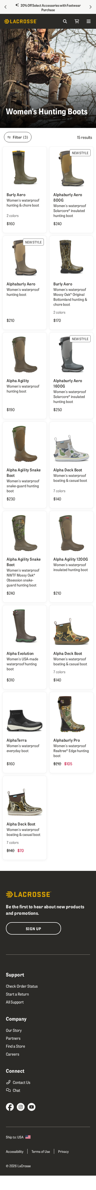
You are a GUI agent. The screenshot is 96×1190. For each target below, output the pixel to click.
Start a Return (17, 994)
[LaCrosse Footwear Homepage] (26, 21)
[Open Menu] (89, 21)
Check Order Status (22, 986)
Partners (13, 1038)
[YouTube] (31, 1107)
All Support (15, 1002)
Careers (12, 1054)
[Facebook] (10, 1107)
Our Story (14, 1030)
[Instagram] (21, 1107)
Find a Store (15, 1046)
